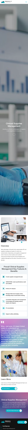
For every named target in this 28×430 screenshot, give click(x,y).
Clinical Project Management (9, 428)
